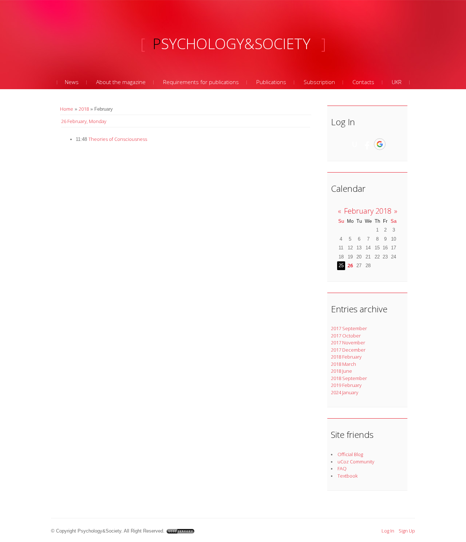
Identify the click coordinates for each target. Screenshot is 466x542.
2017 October (346, 335)
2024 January (344, 392)
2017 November (348, 342)
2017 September (349, 328)
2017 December (348, 350)
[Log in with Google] (380, 144)
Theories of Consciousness (117, 139)
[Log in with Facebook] (367, 144)
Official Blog (350, 454)
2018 (84, 109)
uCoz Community (355, 461)
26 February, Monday (83, 121)
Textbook (347, 475)
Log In (388, 530)
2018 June (341, 371)
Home (66, 109)
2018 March (343, 364)
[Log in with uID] (354, 144)
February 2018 (367, 211)
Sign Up (407, 530)
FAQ (342, 468)
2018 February (346, 356)
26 (350, 265)
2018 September (349, 378)
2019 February (346, 385)
